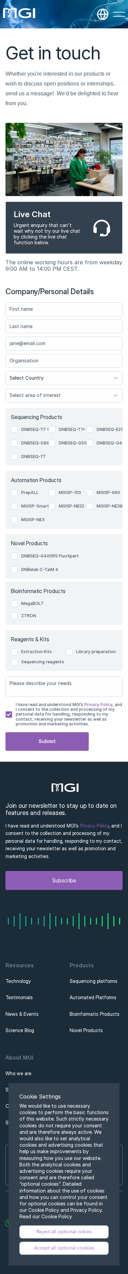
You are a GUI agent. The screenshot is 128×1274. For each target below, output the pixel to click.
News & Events (22, 1014)
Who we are (18, 1073)
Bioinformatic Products (94, 1014)
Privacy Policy (97, 704)
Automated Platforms (93, 997)
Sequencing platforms (93, 981)
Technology (18, 981)
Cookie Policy (56, 1217)
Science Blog (19, 1030)
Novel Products (86, 1030)
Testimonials (19, 997)
